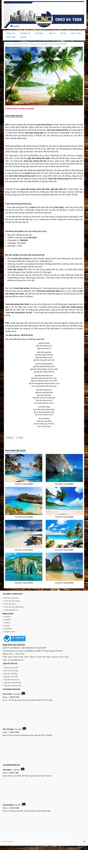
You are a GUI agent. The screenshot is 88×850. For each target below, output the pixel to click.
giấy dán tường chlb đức (44, 355)
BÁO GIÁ (52, 33)
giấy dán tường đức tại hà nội (44, 360)
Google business (9, 632)
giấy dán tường (44, 343)
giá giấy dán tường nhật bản (44, 372)
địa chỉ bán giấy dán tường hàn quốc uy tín (44, 383)
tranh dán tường (44, 407)
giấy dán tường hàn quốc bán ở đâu (44, 378)
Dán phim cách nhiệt (11, 677)
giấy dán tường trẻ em (44, 390)
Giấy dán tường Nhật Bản (12, 683)
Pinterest (7, 623)
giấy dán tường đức (44, 352)
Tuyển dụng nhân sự (11, 610)
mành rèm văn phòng (44, 421)
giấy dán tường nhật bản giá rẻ (44, 366)
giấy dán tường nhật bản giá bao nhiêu (44, 369)
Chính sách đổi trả (10, 604)
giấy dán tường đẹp (44, 395)
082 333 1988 (64, 657)
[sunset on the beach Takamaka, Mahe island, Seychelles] (44, 76)
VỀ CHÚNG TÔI (25, 33)
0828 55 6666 (19, 654)
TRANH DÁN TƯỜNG (20, 44)
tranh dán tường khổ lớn (38, 170)
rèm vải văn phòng (44, 426)
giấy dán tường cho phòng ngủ (44, 398)
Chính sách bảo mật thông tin (14, 607)
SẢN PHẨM (39, 33)
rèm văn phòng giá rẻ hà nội (44, 424)
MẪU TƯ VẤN (76, 33)
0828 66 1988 (41, 657)
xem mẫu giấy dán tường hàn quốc (44, 386)
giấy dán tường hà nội (44, 346)
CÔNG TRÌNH (10, 37)
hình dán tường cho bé (44, 400)
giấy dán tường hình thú (44, 392)
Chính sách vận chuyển (12, 601)
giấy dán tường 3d (44, 348)
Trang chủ (8, 44)
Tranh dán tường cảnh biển (38, 44)
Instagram (7, 620)
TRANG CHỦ (10, 33)
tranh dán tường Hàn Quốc (35, 231)
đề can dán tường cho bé (44, 414)
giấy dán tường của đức (44, 357)
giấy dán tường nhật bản (44, 364)
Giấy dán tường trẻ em (11, 680)
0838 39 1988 (18, 657)
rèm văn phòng (44, 418)
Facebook (9, 438)
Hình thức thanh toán (11, 598)
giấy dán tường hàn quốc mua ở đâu (44, 381)
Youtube (7, 626)
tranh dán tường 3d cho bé (44, 403)
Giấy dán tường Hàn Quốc (13, 685)
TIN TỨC (63, 33)
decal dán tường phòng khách (44, 409)
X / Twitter (19, 438)
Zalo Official (8, 629)
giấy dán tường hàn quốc (44, 375)
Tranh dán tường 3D (11, 668)
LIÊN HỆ (23, 37)
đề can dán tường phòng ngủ (44, 412)
